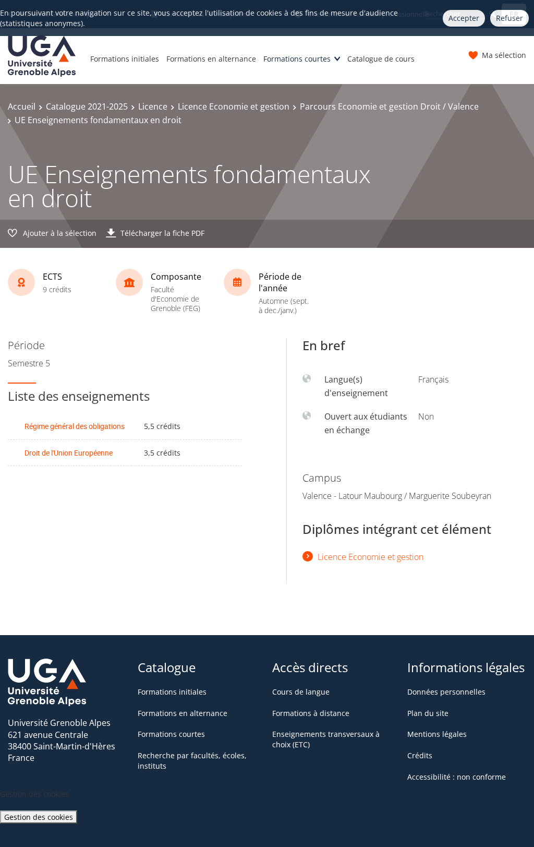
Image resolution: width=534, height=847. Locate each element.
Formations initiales (124, 59)
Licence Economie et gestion (233, 106)
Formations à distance (310, 713)
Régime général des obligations (75, 426)
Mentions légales (437, 734)
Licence (152, 106)
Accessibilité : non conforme (456, 777)
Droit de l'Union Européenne (69, 453)
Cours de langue (301, 692)
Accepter (463, 18)
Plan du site (427, 713)
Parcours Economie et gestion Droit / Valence (389, 106)
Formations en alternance (211, 59)
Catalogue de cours (381, 59)
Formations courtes (297, 59)
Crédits (419, 755)
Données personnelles (446, 692)
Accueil (21, 106)
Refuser (509, 18)
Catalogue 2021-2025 (87, 106)
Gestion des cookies (38, 817)
